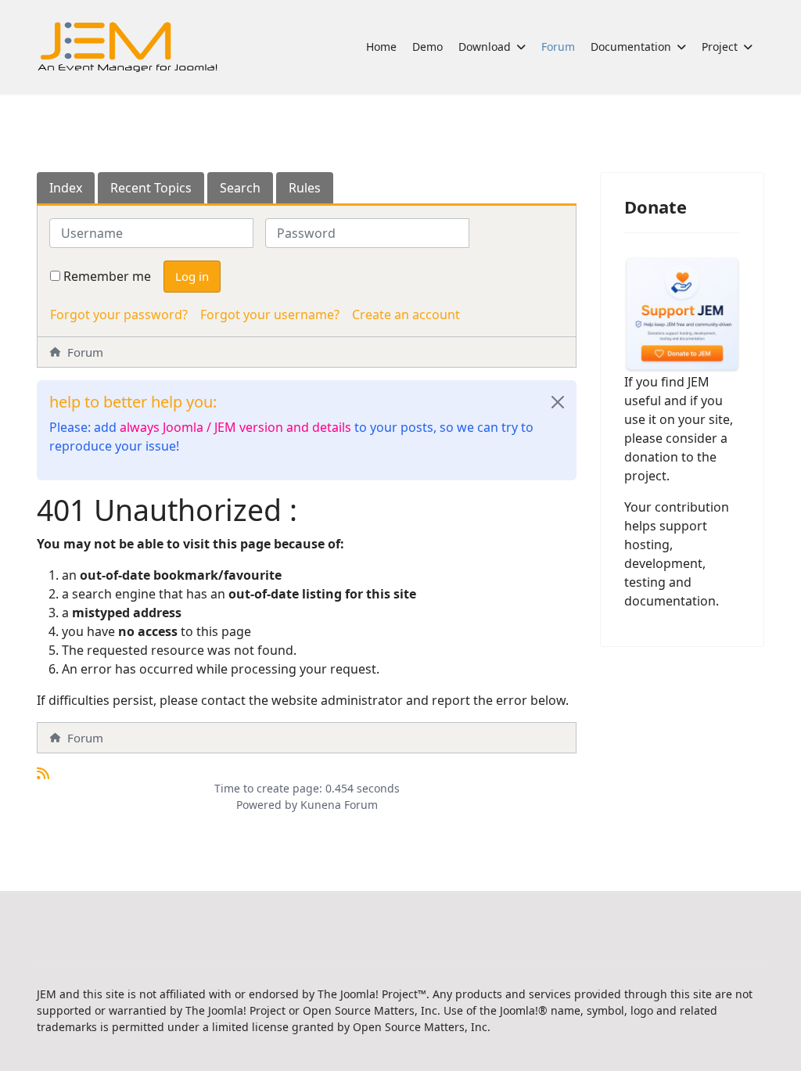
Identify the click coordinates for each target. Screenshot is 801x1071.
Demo (427, 46)
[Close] (558, 402)
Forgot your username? (269, 314)
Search (240, 187)
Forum (558, 46)
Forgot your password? (119, 314)
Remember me (107, 276)
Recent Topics (151, 187)
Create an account (406, 314)
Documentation (631, 46)
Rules (305, 187)
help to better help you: (133, 401)
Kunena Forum (339, 804)
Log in (192, 276)
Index (65, 187)
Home (381, 46)
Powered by (266, 804)
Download (484, 46)
